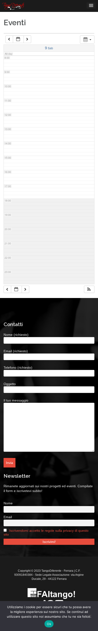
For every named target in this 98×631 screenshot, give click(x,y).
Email (8, 517)
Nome (8, 503)
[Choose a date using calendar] (18, 39)
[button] (89, 289)
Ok (49, 624)
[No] (89, 616)
